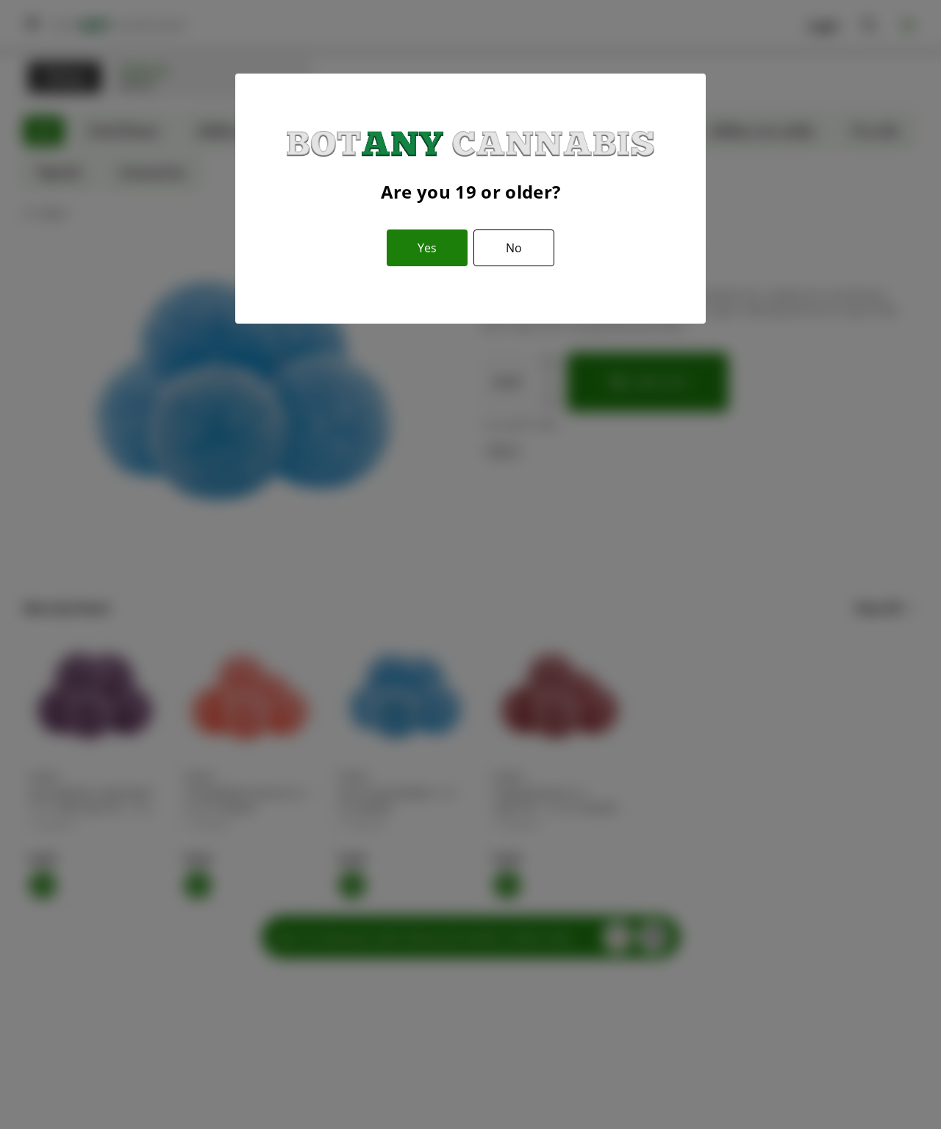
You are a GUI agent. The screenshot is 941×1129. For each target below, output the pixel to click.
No (514, 248)
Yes (427, 248)
